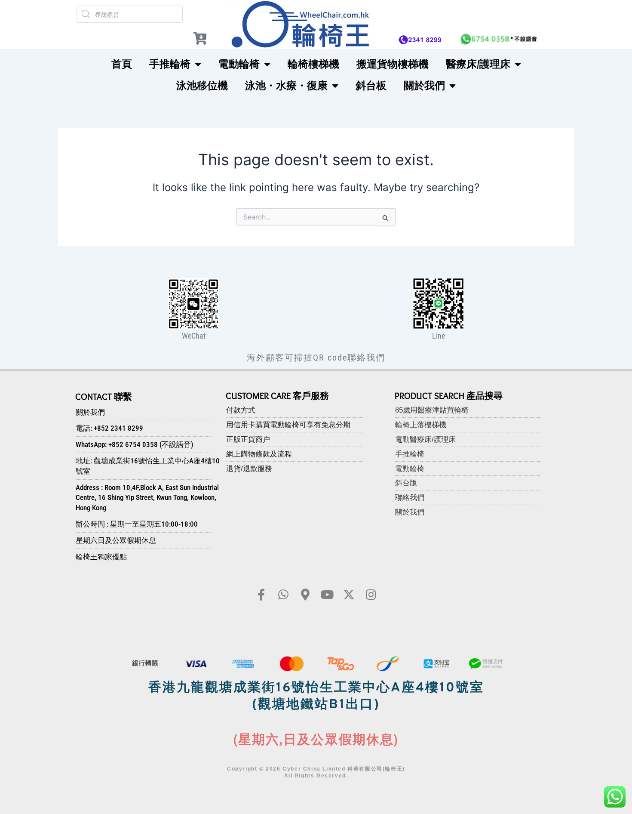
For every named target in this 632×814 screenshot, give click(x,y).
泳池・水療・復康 (286, 85)
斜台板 (371, 85)
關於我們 (424, 85)
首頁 (121, 64)
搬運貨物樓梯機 (392, 64)
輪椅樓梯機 (313, 64)
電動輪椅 (239, 64)
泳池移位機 (202, 85)
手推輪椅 (169, 64)
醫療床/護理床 (478, 64)
